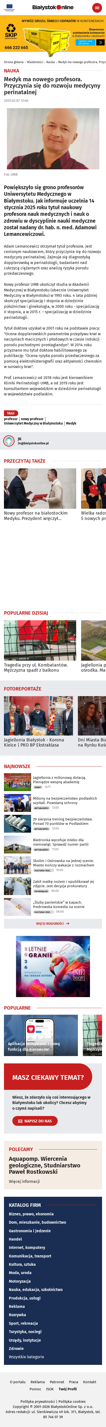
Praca (73, 1382)
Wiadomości (35, 62)
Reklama (17, 1306)
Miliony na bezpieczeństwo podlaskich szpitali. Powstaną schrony (65, 800)
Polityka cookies (72, 1401)
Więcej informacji (24, 1181)
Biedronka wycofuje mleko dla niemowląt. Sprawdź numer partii (60, 842)
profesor (11, 419)
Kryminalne (41, 891)
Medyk (71, 423)
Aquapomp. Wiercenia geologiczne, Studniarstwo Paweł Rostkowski (44, 1165)
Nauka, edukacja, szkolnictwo (36, 1289)
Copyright (21, 1406)
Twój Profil (68, 1389)
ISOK (50, 1389)
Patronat (57, 1382)
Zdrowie (16, 1348)
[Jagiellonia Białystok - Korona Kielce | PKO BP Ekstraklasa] (38, 716)
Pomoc (35, 1389)
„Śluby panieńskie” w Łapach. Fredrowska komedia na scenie (59, 904)
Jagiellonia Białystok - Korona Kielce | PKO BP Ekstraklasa (34, 742)
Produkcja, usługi (25, 1298)
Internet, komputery (27, 1247)
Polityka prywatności (37, 1401)
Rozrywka (17, 1314)
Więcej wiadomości (50, 923)
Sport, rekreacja (23, 1323)
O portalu (18, 1382)
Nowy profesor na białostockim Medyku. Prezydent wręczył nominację (36, 516)
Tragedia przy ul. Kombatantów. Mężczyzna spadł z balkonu (36, 668)
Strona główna (14, 62)
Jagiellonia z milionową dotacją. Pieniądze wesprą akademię (59, 779)
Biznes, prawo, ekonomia (31, 1214)
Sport (38, 787)
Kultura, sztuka (22, 1264)
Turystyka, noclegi (25, 1331)
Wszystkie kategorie (26, 1357)
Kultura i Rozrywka (44, 870)
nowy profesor (32, 419)
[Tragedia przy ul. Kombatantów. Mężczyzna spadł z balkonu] (40, 640)
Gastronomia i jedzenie (30, 1231)
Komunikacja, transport (30, 1256)
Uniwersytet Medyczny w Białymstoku (33, 423)
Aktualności (42, 808)
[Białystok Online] (53, 7)
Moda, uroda (20, 1272)
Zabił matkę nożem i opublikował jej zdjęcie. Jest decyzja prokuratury (63, 883)
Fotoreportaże (22, 688)
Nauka (50, 62)
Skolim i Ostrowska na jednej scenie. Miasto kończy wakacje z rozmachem (63, 863)
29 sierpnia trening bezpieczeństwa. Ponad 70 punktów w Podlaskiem (63, 821)
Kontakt (89, 1382)
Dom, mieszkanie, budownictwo (37, 1222)
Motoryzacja (20, 1281)
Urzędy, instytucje (25, 1340)
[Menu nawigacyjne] (97, 8)
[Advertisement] (53, 565)
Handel (15, 1239)
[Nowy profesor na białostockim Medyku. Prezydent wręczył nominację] (40, 488)
